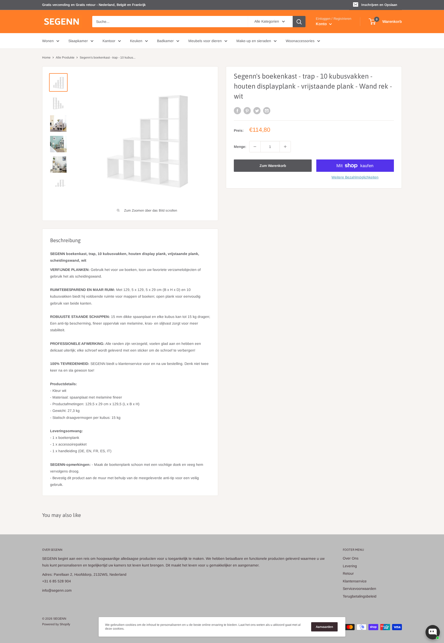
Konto (322, 24)
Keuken (136, 41)
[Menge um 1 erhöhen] (285, 146)
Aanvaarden (324, 627)
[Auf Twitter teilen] (257, 110)
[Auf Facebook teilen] (237, 110)
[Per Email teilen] (266, 110)
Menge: (240, 147)
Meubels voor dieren (205, 41)
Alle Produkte (65, 57)
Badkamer (165, 41)
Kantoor (109, 41)
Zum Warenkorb (273, 166)
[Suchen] (299, 21)
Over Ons (350, 558)
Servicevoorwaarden (359, 589)
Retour (348, 573)
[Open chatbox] (432, 632)
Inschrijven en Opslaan (379, 5)
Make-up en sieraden (253, 41)
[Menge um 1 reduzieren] (254, 146)
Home (46, 57)
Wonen (48, 41)
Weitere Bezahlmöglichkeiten (354, 177)
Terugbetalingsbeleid (359, 596)
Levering (350, 566)
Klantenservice (355, 581)
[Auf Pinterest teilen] (247, 110)
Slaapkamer (78, 41)
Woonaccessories (300, 41)
